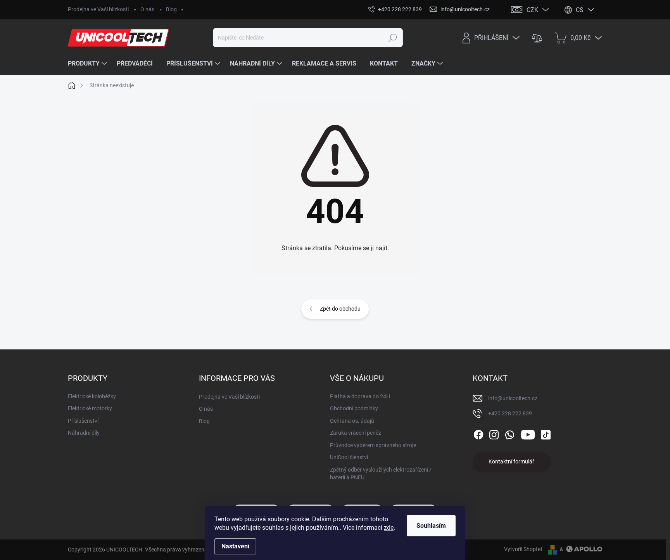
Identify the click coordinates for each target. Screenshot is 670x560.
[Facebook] (478, 433)
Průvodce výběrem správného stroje (373, 445)
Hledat (393, 38)
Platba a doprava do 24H (360, 396)
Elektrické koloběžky (92, 396)
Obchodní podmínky (354, 408)
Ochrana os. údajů (352, 421)
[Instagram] (494, 433)
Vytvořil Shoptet (523, 549)
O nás (147, 9)
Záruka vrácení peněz (355, 433)
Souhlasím (431, 525)
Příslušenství (83, 421)
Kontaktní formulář (511, 461)
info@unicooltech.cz (512, 398)
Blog (171, 9)
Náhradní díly (84, 433)
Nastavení (235, 546)
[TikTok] (545, 433)
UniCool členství (349, 457)
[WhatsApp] (509, 433)
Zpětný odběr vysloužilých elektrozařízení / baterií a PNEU (381, 473)
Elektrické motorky (90, 408)
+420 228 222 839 (510, 413)
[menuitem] (88, 63)
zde (389, 527)
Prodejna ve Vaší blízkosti (98, 9)
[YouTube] (528, 433)
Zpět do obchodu (340, 309)
